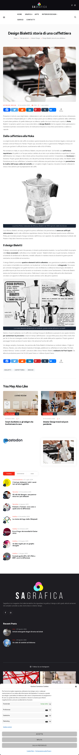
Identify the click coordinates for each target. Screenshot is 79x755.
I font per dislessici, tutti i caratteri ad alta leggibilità (24, 483)
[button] (76, 687)
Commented (20, 473)
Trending (8, 473)
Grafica (14, 516)
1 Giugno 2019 (23, 553)
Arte (13, 629)
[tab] (9, 473)
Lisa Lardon (45, 105)
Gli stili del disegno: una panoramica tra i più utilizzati (24, 495)
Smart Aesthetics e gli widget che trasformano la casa (19, 423)
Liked (32, 473)
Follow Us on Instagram (41, 667)
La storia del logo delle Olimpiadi (24, 519)
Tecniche (15, 492)
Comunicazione (17, 479)
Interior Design (35, 38)
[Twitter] (14, 110)
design (30, 370)
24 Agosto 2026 (21, 640)
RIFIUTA (39, 740)
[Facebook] (6, 110)
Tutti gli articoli (24, 38)
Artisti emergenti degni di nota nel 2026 (27, 632)
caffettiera (19, 370)
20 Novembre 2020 (24, 105)
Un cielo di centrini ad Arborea (23, 643)
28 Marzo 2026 (9, 418)
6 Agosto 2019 (23, 504)
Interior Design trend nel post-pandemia (56, 423)
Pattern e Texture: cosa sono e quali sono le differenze (24, 508)
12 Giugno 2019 (23, 541)
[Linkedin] (29, 110)
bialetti (8, 370)
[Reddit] (22, 110)
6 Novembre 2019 (24, 516)
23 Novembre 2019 (25, 492)
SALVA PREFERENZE (39, 745)
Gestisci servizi (7, 727)
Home (15, 38)
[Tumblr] (45, 110)
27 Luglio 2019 (28, 479)
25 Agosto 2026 (21, 629)
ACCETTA (39, 734)
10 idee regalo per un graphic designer (23, 545)
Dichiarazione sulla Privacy (43, 751)
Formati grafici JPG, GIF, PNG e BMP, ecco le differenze (23, 557)
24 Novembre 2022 (49, 418)
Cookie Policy (30, 751)
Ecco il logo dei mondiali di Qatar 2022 (24, 532)
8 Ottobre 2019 (23, 529)
